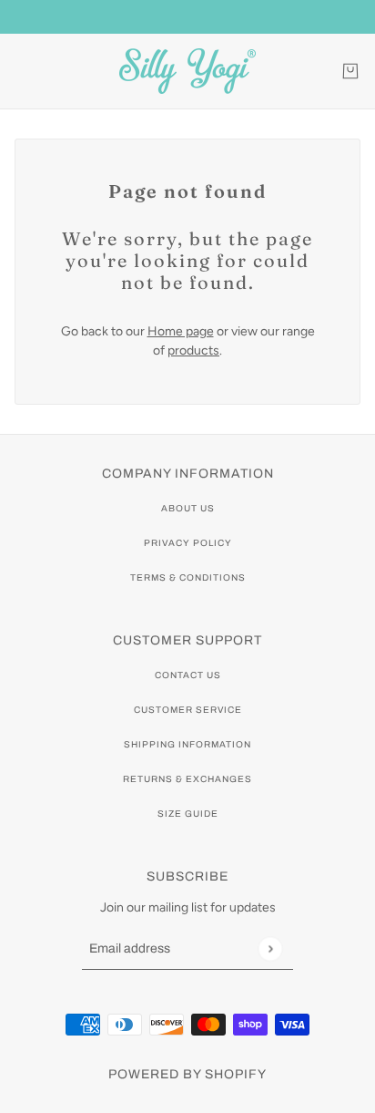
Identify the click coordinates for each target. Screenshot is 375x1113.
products (193, 350)
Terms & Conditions (188, 577)
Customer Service (188, 710)
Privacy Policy (188, 543)
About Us (188, 508)
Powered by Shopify (187, 1074)
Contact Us (188, 675)
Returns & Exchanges (187, 779)
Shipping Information (187, 744)
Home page (180, 331)
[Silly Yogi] (187, 71)
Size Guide (187, 814)
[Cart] (350, 71)
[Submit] (270, 948)
